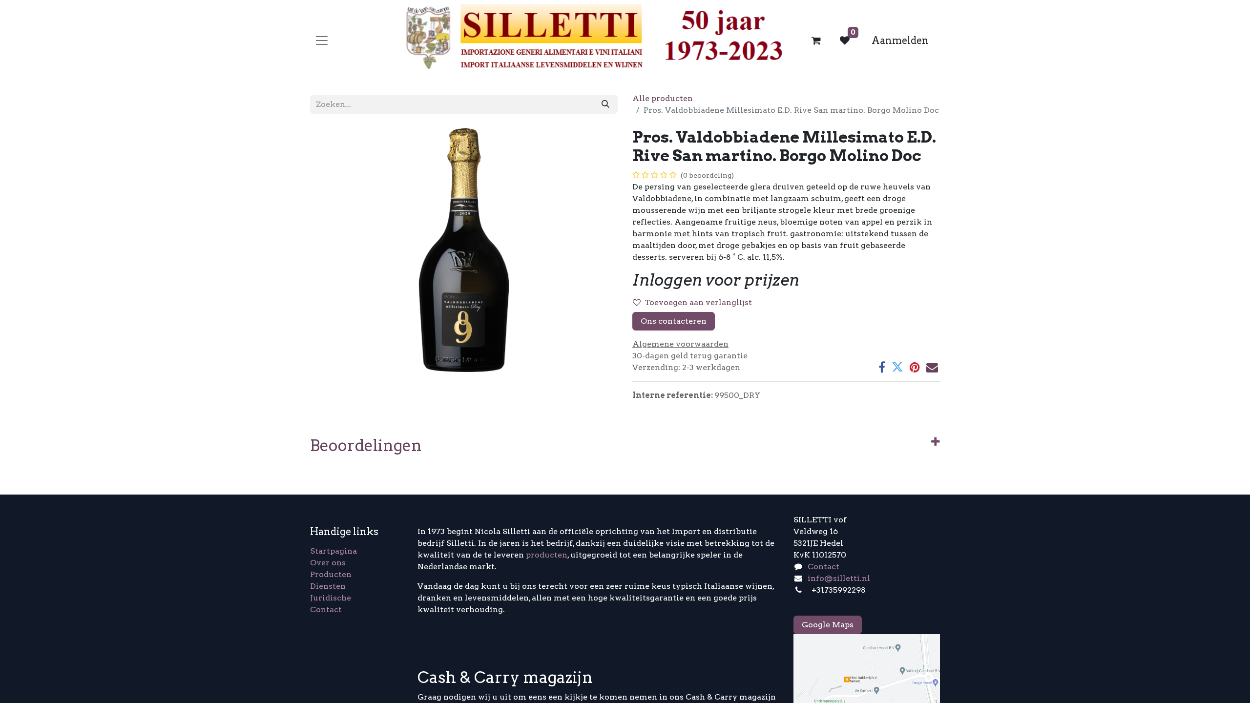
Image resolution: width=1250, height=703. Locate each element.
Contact (326, 609)
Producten (331, 574)
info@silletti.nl (839, 578)
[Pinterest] (915, 367)
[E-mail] (932, 367)
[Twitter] (897, 367)
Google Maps (828, 624)
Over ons (328, 562)
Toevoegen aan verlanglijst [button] (698, 302)
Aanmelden (900, 40)
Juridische (330, 597)
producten (546, 554)
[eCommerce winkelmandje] (816, 40)
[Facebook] (881, 367)
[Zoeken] (605, 104)
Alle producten (662, 98)
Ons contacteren (674, 321)
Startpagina (333, 551)
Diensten (328, 586)
